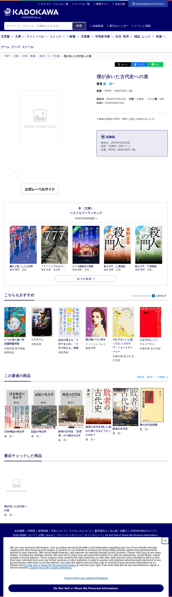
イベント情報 (142, 25)
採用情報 (43, 530)
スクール (28, 47)
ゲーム (5, 47)
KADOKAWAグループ (143, 530)
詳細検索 (98, 25)
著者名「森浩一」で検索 (151, 377)
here (144, 552)
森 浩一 (109, 83)
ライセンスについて (80, 530)
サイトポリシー (93, 535)
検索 (79, 25)
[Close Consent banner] (165, 540)
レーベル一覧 (82, 4)
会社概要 (19, 530)
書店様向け (101, 530)
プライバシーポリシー (69, 535)
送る (157, 64)
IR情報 (31, 530)
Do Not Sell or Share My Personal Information (131, 535)
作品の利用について (24, 535)
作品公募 (120, 4)
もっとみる (84, 278)
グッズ (15, 47)
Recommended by (141, 296)
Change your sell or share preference (50, 567)
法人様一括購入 (119, 530)
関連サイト (102, 4)
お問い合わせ (45, 535)
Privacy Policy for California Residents (86, 578)
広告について (58, 530)
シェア (140, 64)
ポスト (124, 64)
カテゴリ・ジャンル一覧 (54, 4)
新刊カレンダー (119, 25)
